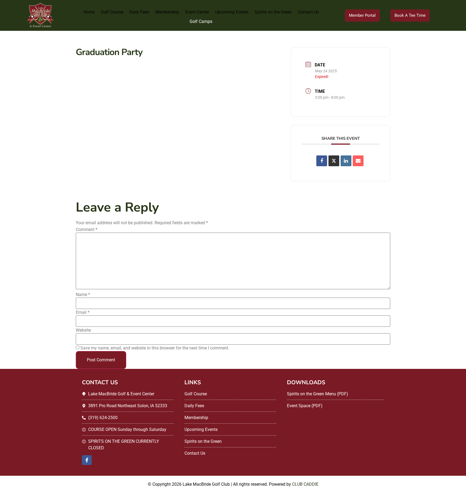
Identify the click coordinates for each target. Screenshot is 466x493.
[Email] (358, 160)
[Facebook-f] (87, 460)
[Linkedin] (346, 160)
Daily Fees (139, 12)
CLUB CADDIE (305, 484)
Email (83, 312)
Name (83, 295)
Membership (167, 12)
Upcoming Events (231, 12)
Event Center (197, 12)
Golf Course (112, 12)
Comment (86, 229)
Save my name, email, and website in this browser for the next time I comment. (154, 348)
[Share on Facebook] (321, 160)
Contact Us (308, 12)
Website (83, 330)
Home (89, 12)
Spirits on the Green (273, 12)
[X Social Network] (333, 160)
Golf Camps (201, 21)
